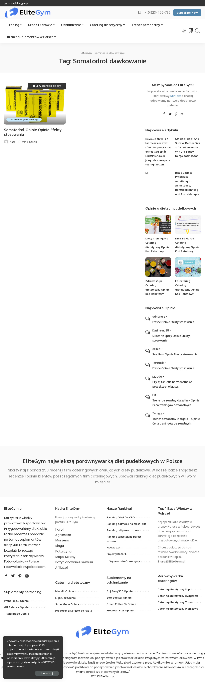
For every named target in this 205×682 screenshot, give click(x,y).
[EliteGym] (28, 12)
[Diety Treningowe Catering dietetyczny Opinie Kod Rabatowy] (158, 224)
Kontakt (176, 96)
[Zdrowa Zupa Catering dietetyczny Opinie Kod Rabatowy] (158, 267)
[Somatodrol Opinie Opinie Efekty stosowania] (35, 104)
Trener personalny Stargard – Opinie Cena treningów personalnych (176, 421)
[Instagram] (182, 114)
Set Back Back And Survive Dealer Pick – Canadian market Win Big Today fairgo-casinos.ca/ (187, 147)
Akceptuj (47, 673)
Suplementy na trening (24, 119)
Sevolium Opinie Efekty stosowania (175, 354)
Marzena (62, 540)
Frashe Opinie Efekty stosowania (173, 322)
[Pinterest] (176, 114)
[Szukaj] (198, 31)
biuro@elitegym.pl (18, 3)
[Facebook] (164, 114)
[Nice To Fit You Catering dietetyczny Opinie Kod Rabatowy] (188, 224)
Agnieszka (63, 535)
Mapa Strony (65, 556)
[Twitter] (170, 114)
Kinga (59, 545)
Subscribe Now (187, 12)
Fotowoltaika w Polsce (21, 561)
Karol (13, 142)
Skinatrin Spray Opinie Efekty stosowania (171, 338)
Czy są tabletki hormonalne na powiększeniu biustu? (172, 384)
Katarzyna (63, 551)
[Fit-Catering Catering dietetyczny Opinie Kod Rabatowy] (188, 267)
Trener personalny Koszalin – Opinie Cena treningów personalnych (175, 403)
